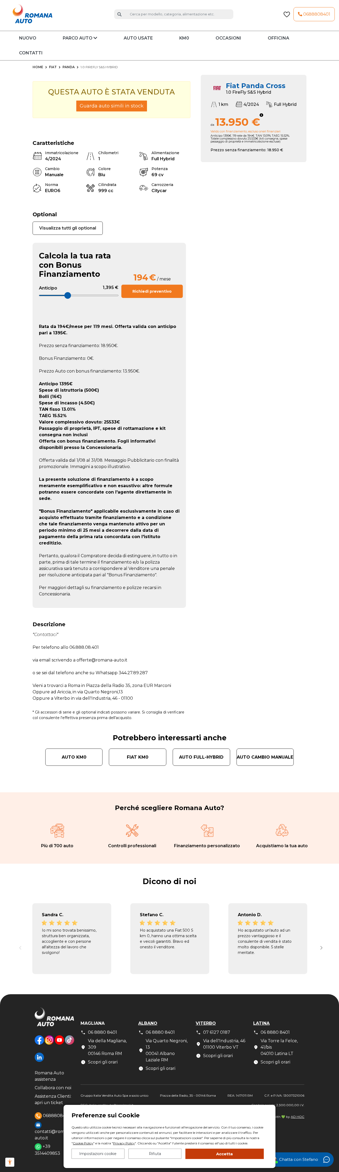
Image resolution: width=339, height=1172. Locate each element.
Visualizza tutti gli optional (67, 228)
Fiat (53, 67)
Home (38, 67)
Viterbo (206, 1023)
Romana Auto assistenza (49, 1076)
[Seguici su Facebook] (39, 1044)
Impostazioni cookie (98, 1153)
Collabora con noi (53, 1087)
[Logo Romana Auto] (54, 1021)
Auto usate (138, 38)
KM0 (184, 38)
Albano (147, 1023)
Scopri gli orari (103, 1062)
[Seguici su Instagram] (49, 1044)
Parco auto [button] (78, 38)
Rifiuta (155, 1153)
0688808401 (316, 14)
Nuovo (27, 38)
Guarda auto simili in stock (112, 106)
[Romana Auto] (32, 13)
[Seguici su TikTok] (69, 1044)
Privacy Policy (124, 1143)
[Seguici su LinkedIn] (39, 1061)
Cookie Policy (83, 1143)
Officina (278, 38)
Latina (261, 1023)
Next (320, 946)
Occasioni (228, 38)
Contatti (31, 52)
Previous (18, 946)
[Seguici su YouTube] (59, 1044)
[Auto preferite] (286, 14)
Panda (69, 67)
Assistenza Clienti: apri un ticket (53, 1099)
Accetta (224, 1153)
